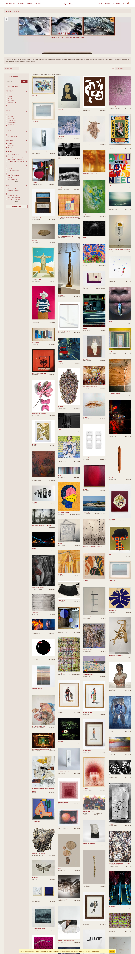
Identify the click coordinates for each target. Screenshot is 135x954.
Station (34, 548)
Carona (60, 361)
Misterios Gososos (88, 264)
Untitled (34, 182)
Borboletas (112, 776)
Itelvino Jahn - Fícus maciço (116, 655)
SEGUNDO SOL (61, 827)
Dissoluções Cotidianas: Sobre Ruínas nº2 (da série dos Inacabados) (119, 864)
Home (9, 11)
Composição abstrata (89, 674)
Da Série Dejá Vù (36, 821)
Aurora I (34, 95)
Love (110, 185)
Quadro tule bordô (63, 802)
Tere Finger (111, 730)
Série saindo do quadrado (89, 173)
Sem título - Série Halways (115, 352)
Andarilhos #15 (87, 923)
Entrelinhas (86, 359)
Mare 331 (60, 187)
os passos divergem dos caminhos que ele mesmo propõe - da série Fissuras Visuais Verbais (43, 790)
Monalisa (60, 109)
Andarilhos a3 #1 (62, 711)
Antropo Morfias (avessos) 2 (39, 413)
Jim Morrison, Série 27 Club (39, 373)
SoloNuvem (35, 240)
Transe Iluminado (62, 899)
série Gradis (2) (87, 617)
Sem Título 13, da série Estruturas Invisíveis (119, 249)
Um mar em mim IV (36, 900)
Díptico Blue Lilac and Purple (65, 236)
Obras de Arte (10, 3)
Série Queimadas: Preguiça (39, 853)
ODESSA (59, 475)
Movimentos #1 (36, 612)
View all (17, 107)
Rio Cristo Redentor (37, 279)
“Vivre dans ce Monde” (88, 811)
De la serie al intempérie (38, 726)
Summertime (61, 136)
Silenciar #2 (35, 342)
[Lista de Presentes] (123, 4)
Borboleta (35, 877)
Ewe (110, 554)
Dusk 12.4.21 (35, 121)
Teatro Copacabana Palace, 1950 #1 (41, 749)
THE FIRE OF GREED (36, 632)
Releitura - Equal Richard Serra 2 (66, 940)
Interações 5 (61, 673)
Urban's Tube (112, 906)
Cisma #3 (111, 477)
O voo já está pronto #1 (115, 393)
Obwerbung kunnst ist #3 (115, 930)
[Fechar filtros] (26, 76)
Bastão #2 (85, 885)
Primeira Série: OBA (88, 458)
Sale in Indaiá (61, 741)
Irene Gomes (112, 689)
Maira (59, 157)
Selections (21, 3)
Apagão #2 (60, 406)
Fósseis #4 (60, 868)
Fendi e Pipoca (61, 460)
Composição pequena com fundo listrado (68, 217)
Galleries (37, 3)
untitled (60, 543)
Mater (84, 214)
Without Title (35, 658)
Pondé (59, 429)
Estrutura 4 (112, 519)
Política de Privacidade (93, 951)
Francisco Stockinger (89, 843)
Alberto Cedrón (87, 650)
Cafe (110, 435)
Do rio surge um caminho (38, 479)
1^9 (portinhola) (36, 218)
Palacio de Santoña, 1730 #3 (90, 386)
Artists (29, 3)
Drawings (85, 109)
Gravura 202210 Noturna (38, 928)
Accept (112, 951)
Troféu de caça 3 (87, 143)
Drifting (85, 328)
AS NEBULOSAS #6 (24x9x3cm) (39, 152)
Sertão (85, 237)
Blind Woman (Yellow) (63, 512)
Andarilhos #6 (87, 750)
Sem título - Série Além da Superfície (41, 525)
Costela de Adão (113, 610)
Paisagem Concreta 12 (37, 688)
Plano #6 (111, 280)
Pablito (34, 321)
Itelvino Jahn (61, 295)
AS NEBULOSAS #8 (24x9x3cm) (65, 772)
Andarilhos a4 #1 (87, 712)
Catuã (110, 321)
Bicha (110, 146)
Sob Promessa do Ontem (38, 587)
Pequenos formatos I (114, 753)
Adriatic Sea (86, 512)
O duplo (85, 287)
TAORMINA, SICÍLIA (113, 208)
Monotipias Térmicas (114, 107)
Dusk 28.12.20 (112, 580)
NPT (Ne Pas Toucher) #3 (64, 331)
